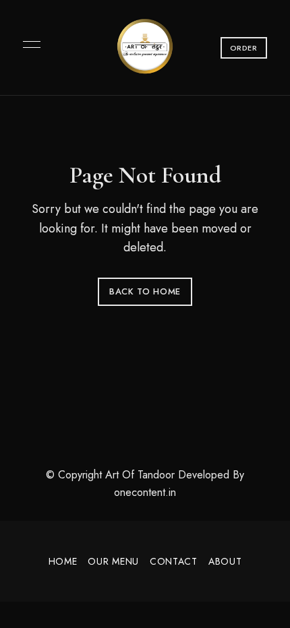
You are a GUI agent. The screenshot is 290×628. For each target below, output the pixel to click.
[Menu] (28, 44)
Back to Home (145, 291)
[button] (244, 48)
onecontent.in (145, 492)
